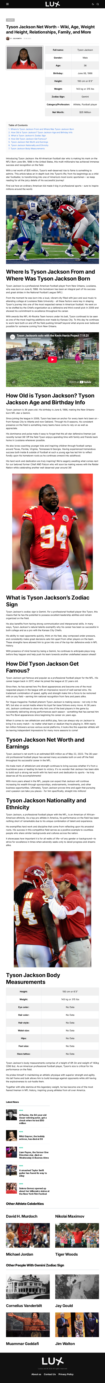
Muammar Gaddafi (22, 1343)
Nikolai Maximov (69, 1216)
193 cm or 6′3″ (85, 81)
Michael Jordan (19, 1254)
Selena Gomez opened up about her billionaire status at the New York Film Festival (34, 1191)
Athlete (10, 20)
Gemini (85, 96)
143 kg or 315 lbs (85, 88)
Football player (89, 104)
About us (36, 1374)
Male (85, 57)
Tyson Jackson (85, 50)
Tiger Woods (66, 1254)
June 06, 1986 (85, 73)
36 (85, 65)
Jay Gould (64, 1305)
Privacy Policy (66, 1374)
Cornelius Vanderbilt (24, 1305)
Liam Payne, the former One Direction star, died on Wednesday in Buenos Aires (34, 1155)
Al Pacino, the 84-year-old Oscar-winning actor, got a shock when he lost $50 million (33, 1119)
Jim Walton (65, 1343)
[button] (7, 4)
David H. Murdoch (21, 1216)
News (21, 1110)
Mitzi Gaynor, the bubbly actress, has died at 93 (32, 1137)
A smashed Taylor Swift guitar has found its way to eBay (33, 1173)
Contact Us (50, 1374)
